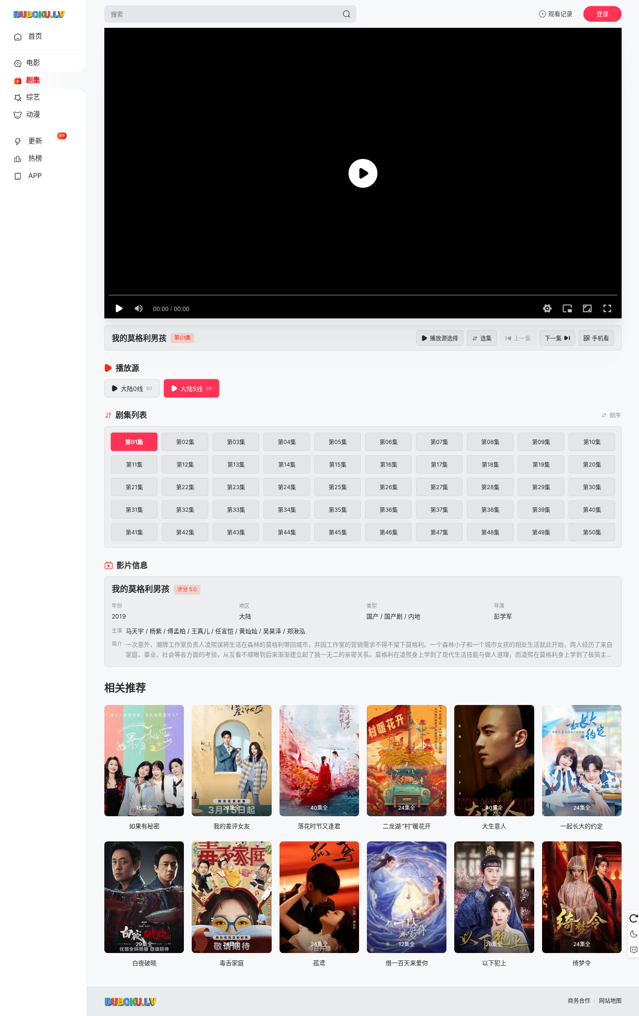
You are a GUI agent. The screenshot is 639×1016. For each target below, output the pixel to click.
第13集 (236, 464)
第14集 (287, 464)
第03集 (236, 441)
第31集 (134, 509)
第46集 (388, 532)
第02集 (185, 441)
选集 (486, 337)
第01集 (134, 441)
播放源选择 (444, 337)
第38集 (490, 509)
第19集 (541, 464)
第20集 (592, 464)
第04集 (287, 441)
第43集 (236, 532)
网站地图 (610, 1000)
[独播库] (39, 14)
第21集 (134, 486)
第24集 (287, 486)
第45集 (338, 532)
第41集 (134, 532)
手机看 (600, 337)
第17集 (439, 464)
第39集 (541, 509)
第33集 (236, 509)
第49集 (541, 532)
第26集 (388, 486)
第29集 (541, 486)
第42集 (185, 532)
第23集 (236, 486)
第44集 (287, 532)
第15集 (337, 464)
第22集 (185, 486)
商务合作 (579, 1000)
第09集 (541, 441)
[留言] (633, 949)
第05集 (338, 441)
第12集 (185, 464)
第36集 (388, 509)
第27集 (439, 486)
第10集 (592, 441)
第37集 (439, 509)
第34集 (287, 509)
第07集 (439, 441)
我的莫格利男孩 (139, 338)
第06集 (388, 441)
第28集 (490, 486)
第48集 (490, 532)
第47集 (439, 532)
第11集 (134, 464)
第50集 (592, 532)
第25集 (338, 486)
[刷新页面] (633, 918)
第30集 (592, 486)
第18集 (490, 464)
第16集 (388, 464)
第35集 (338, 509)
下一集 (553, 337)
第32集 (185, 509)
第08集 (490, 441)
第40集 (592, 509)
